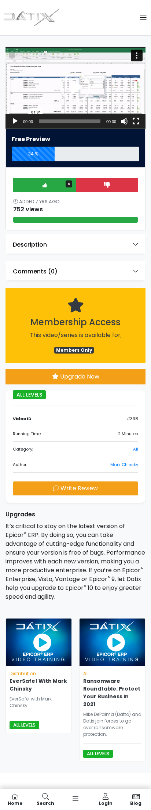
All (135, 449)
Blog (135, 803)
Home (15, 803)
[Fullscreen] (136, 121)
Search (45, 803)
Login (106, 803)
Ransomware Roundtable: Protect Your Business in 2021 (111, 692)
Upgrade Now (79, 376)
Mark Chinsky (124, 464)
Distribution (23, 673)
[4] (45, 185)
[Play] (15, 121)
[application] (75, 87)
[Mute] (124, 121)
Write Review (78, 488)
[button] (75, 87)
